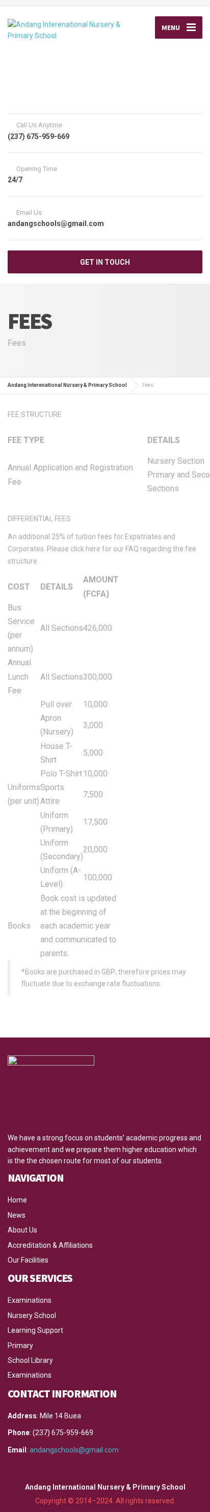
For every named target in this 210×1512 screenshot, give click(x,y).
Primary (20, 1345)
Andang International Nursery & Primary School (105, 1487)
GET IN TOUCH (105, 262)
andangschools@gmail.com (74, 1450)
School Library (30, 1360)
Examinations (29, 1300)
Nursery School (32, 1315)
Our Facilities (28, 1260)
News (16, 1215)
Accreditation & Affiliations (50, 1245)
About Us (22, 1230)
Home (17, 1200)
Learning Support (35, 1330)
